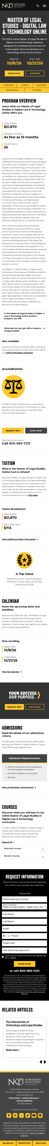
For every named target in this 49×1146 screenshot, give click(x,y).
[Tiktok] (27, 1115)
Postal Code (9, 943)
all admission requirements (19, 787)
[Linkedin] (40, 1115)
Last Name (8, 921)
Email (6, 929)
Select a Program (9, 905)
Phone (15, 936)
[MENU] (44, 5)
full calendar (12, 672)
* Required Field (24, 893)
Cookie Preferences (30, 1098)
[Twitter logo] (21, 1115)
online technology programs (19, 353)
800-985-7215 (19, 443)
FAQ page (33, 495)
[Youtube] (34, 1115)
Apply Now (35, 73)
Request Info (14, 73)
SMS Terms (29, 992)
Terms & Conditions (24, 1101)
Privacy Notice (20, 992)
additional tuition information (20, 539)
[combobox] (24, 906)
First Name (8, 914)
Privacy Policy (14, 1098)
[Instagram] (15, 1115)
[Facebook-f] (9, 1115)
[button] (38, 6)
